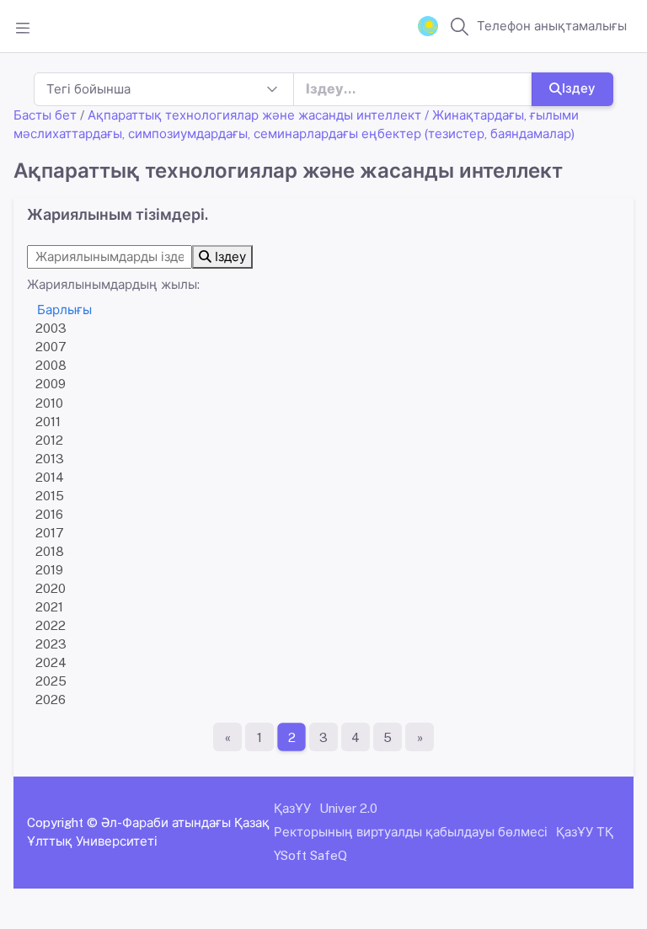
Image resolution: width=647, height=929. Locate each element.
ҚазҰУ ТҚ (584, 832)
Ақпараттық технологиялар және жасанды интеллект (254, 115)
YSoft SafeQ (310, 855)
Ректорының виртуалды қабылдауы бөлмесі (411, 832)
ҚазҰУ (292, 808)
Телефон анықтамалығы (552, 26)
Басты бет (45, 115)
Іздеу (579, 88)
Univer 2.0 (348, 808)
